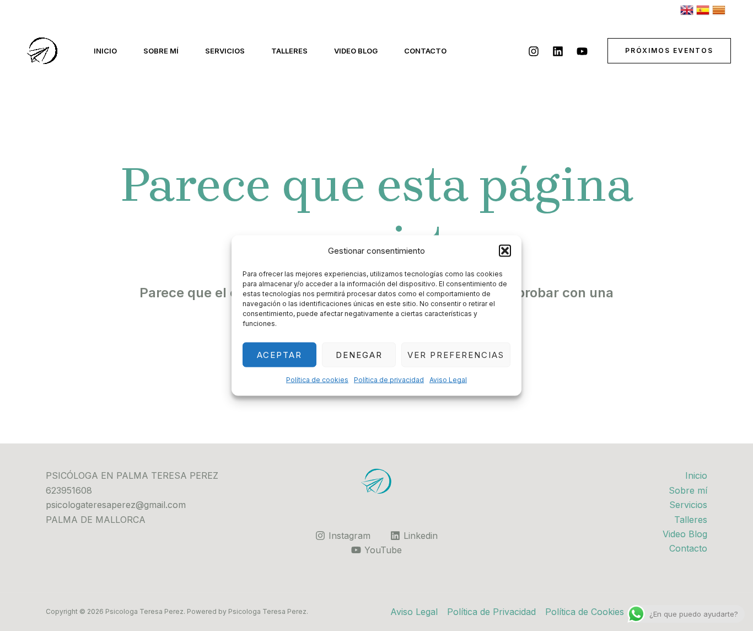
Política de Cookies (584, 611)
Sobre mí (161, 50)
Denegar (359, 355)
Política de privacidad (389, 380)
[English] (686, 9)
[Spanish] (702, 9)
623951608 (69, 490)
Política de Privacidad (491, 611)
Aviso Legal (448, 380)
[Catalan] (718, 9)
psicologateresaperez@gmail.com (116, 504)
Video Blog (356, 50)
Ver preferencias (455, 355)
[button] (504, 250)
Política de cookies (317, 380)
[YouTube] (582, 51)
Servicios (225, 50)
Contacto (425, 50)
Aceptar (279, 355)
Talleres (289, 50)
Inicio (105, 50)
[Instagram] (533, 51)
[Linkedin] (557, 51)
